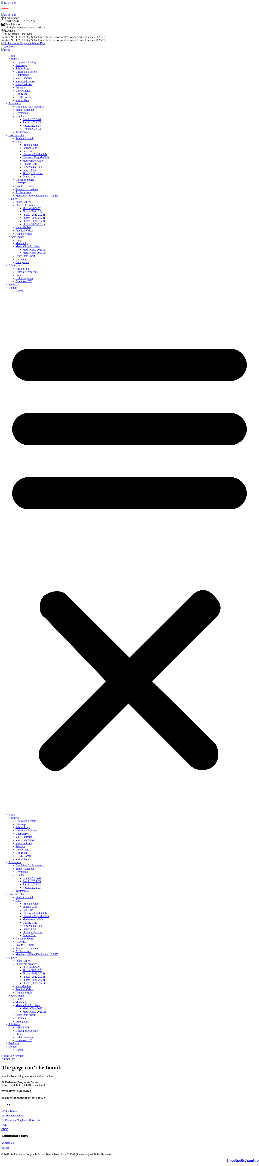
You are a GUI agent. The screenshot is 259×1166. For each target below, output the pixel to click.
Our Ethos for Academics (30, 106)
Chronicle (21, 259)
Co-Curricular (16, 135)
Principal (20, 87)
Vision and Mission (26, 71)
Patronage (21, 65)
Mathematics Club (33, 160)
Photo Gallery (23, 201)
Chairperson (22, 74)
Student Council (24, 138)
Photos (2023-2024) (34, 214)
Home (11, 55)
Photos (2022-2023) (34, 217)
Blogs (19, 240)
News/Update (16, 236)
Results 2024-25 (32, 122)
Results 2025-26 (32, 119)
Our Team (21, 93)
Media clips (22, 243)
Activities (21, 182)
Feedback (13, 284)
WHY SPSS (22, 268)
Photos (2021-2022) (34, 220)
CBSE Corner (23, 97)
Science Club (30, 147)
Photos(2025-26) (32, 208)
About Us (13, 58)
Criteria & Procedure (27, 271)
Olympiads (22, 112)
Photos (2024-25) (32, 211)
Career (19, 290)
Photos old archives (26, 205)
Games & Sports (25, 179)
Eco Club (28, 151)
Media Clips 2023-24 (34, 249)
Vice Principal (23, 90)
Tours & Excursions (27, 189)
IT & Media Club (32, 166)
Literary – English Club (36, 157)
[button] (129, 552)
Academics (14, 103)
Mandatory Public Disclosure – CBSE (37, 195)
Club (18, 141)
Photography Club (33, 173)
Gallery (12, 198)
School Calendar (25, 109)
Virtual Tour (22, 100)
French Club (29, 170)
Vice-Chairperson (25, 81)
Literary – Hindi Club (35, 154)
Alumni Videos (24, 233)
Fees (18, 274)
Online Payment (24, 278)
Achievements (23, 192)
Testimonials (22, 131)
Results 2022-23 (32, 128)
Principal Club (31, 144)
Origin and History (26, 62)
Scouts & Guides (25, 186)
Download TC (24, 281)
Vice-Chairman (24, 77)
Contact (12, 287)
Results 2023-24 (32, 125)
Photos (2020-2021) (34, 224)
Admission (14, 265)
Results (20, 116)
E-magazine (22, 262)
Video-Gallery (23, 227)
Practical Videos (24, 230)
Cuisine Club (30, 163)
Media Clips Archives (28, 246)
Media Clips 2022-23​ (34, 252)
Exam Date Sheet (25, 255)
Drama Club (29, 176)
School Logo (23, 68)
